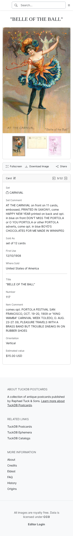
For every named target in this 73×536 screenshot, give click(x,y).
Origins (12, 488)
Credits (12, 465)
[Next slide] (65, 146)
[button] (68, 5)
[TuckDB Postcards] (5, 5)
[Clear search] (62, 5)
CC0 (46, 516)
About (11, 459)
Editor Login (36, 524)
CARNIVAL (16, 192)
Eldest (11, 471)
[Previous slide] (8, 146)
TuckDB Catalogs (18, 438)
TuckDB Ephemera (19, 432)
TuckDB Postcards (19, 426)
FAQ (10, 477)
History (12, 483)
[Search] (16, 5)
